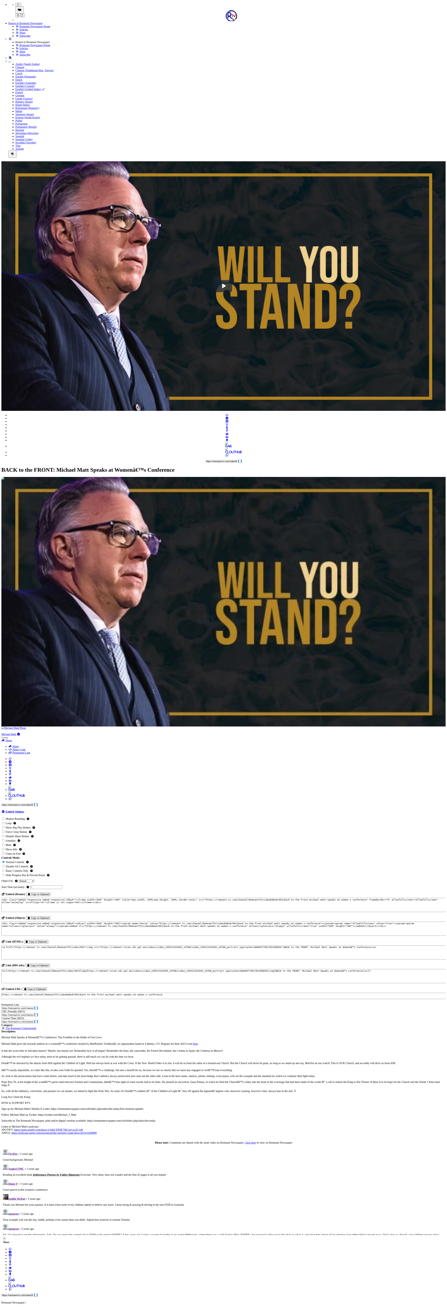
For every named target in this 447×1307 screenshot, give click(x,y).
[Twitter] (227, 424)
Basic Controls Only (17, 870)
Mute (8, 844)
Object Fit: (7, 880)
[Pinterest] (227, 430)
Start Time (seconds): (13, 887)
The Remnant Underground (20, 1028)
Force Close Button (16, 831)
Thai (17, 145)
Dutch (18, 79)
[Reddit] (227, 433)
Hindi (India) (22, 104)
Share (15, 746)
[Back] (18, 4)
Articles (23, 29)
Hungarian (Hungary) (27, 108)
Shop (22, 32)
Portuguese (21, 123)
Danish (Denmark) (25, 76)
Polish (18, 120)
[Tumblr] (227, 427)
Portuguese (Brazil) (26, 126)
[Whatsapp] (227, 415)
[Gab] (227, 446)
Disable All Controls (17, 866)
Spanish (19, 136)
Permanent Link (21, 752)
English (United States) (28, 89)
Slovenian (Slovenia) (26, 133)
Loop (8, 823)
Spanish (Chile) (23, 139)
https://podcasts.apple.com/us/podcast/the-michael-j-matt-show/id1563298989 (54, 1132)
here (195, 1043)
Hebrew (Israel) (24, 101)
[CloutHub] (227, 452)
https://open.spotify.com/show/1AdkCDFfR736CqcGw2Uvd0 (48, 1129)
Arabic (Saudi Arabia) (27, 64)
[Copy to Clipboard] (227, 455)
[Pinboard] (227, 440)
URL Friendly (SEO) (13, 1011)
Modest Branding (15, 818)
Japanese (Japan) (24, 114)
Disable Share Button (17, 836)
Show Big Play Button (18, 827)
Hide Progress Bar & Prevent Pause (25, 875)
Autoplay (10, 840)
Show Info (11, 849)
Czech (18, 73)
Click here (250, 1142)
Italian (18, 111)
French (19, 92)
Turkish (19, 148)
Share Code (18, 749)
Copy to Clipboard (40, 894)
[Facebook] (227, 421)
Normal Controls (15, 862)
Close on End (13, 853)
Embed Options (14, 811)
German (19, 95)
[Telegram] (227, 418)
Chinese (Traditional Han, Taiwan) (34, 70)
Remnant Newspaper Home (34, 26)
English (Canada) (25, 86)
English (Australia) (25, 82)
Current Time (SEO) (12, 1018)
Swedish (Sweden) (25, 142)
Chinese (19, 67)
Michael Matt (9, 734)
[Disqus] (223, 1191)
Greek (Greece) (23, 98)
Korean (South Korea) (27, 117)
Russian (19, 130)
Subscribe (24, 35)
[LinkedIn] (227, 437)
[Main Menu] (19, 10)
